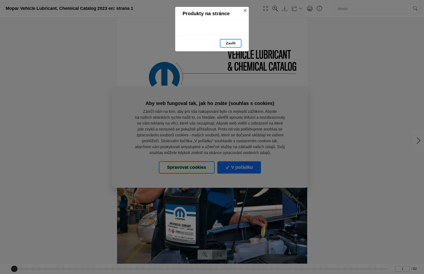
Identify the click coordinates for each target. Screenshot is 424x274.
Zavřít (231, 43)
